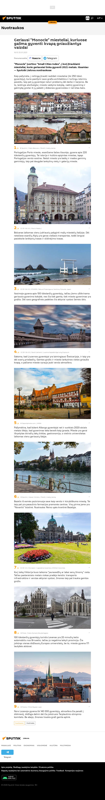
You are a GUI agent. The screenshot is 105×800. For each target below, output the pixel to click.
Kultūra (53, 745)
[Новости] (35, 58)
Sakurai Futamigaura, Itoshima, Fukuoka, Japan (55, 289)
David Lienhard (37, 352)
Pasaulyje (6, 745)
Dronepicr (32, 568)
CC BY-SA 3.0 (25, 228)
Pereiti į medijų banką (48, 148)
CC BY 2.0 (23, 568)
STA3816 (34, 289)
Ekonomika (29, 745)
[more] (89, 147)
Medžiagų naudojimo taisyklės (25, 767)
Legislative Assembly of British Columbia (51, 568)
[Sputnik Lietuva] (12, 20)
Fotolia (24, 707)
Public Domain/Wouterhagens (37, 633)
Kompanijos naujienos (74, 770)
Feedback (60, 770)
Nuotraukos (19, 723)
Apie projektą (6, 767)
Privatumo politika (46, 767)
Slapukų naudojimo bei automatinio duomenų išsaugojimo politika (28, 770)
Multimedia (30, 723)
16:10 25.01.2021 (20, 52)
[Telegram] (50, 58)
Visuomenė (42, 745)
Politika (17, 745)
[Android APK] (9, 778)
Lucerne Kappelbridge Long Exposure (56, 352)
